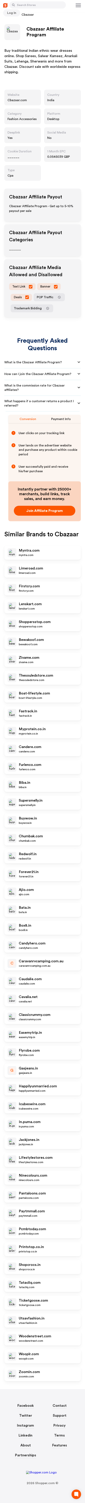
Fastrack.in (28, 711)
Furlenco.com (30, 764)
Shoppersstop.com (35, 622)
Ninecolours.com (33, 1175)
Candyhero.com (32, 943)
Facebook (25, 1405)
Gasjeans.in (28, 1068)
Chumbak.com (31, 836)
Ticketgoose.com (33, 1300)
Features (59, 1445)
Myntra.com (29, 550)
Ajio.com (26, 889)
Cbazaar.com (17, 100)
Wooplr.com (29, 1354)
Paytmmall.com (32, 1211)
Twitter (25, 1415)
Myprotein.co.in (32, 729)
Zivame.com (29, 657)
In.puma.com (30, 1122)
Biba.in (24, 782)
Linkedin (25, 1435)
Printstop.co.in (31, 1247)
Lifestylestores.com (36, 1157)
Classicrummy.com (34, 1014)
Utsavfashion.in (31, 1318)
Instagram (25, 1425)
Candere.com (30, 747)
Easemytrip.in (30, 1032)
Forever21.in (29, 872)
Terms (59, 1435)
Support (59, 1415)
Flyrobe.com (29, 1050)
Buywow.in (28, 818)
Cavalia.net (28, 997)
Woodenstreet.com (35, 1336)
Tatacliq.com (30, 1282)
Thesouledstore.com (36, 675)
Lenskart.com (30, 604)
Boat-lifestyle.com (34, 693)
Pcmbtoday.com (32, 1229)
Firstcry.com (29, 586)
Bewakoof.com (31, 639)
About (25, 1445)
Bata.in (25, 907)
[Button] (13, 5)
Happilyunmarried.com (38, 1086)
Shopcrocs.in (30, 1264)
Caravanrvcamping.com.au (41, 961)
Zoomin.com (29, 1372)
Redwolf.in (28, 854)
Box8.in (25, 925)
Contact (60, 1405)
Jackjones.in (29, 1139)
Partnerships (25, 1455)
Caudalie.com (30, 979)
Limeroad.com (31, 568)
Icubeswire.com (32, 1104)
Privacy (59, 1425)
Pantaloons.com (32, 1193)
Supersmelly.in (30, 800)
